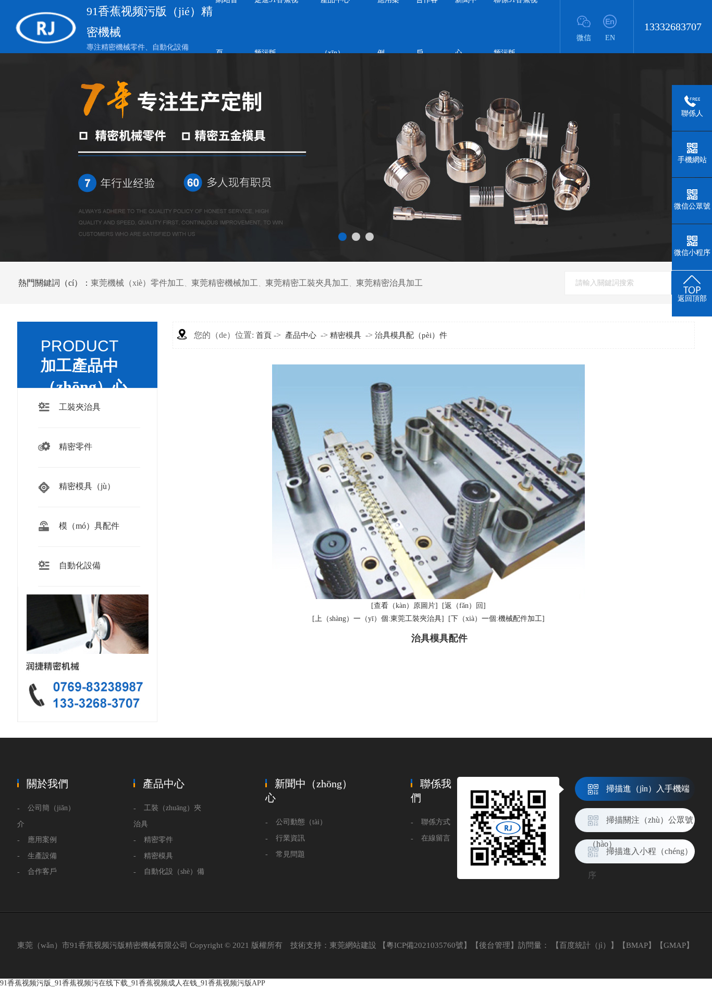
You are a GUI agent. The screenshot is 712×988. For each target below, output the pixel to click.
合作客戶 (42, 871)
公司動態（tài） (301, 822)
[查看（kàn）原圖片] (404, 605)
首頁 (264, 335)
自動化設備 (80, 565)
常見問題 (290, 854)
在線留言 (435, 838)
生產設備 (42, 856)
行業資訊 (290, 838)
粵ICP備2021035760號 (424, 945)
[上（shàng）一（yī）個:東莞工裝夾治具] (378, 619)
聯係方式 (435, 822)
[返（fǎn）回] (464, 605)
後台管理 (494, 945)
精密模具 (345, 335)
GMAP (675, 945)
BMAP (637, 945)
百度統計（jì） (584, 945)
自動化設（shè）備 (174, 871)
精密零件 (75, 446)
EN (610, 38)
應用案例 (42, 840)
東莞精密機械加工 (224, 282)
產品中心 (300, 335)
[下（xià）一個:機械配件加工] (496, 619)
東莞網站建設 (352, 945)
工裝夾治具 (80, 406)
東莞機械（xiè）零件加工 (137, 282)
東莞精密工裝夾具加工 (307, 282)
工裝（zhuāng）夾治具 (167, 816)
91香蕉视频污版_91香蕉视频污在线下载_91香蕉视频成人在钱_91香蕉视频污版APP (132, 983)
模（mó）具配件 (89, 525)
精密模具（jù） (87, 486)
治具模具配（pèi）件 (411, 335)
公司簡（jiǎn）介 (46, 816)
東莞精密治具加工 (389, 282)
